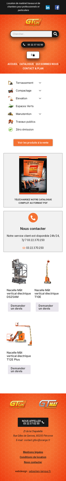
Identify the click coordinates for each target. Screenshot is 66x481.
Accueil (13, 64)
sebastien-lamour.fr (40, 471)
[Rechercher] (55, 34)
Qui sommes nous (47, 64)
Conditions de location (33, 457)
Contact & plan (33, 68)
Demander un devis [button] (18, 307)
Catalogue (27, 64)
